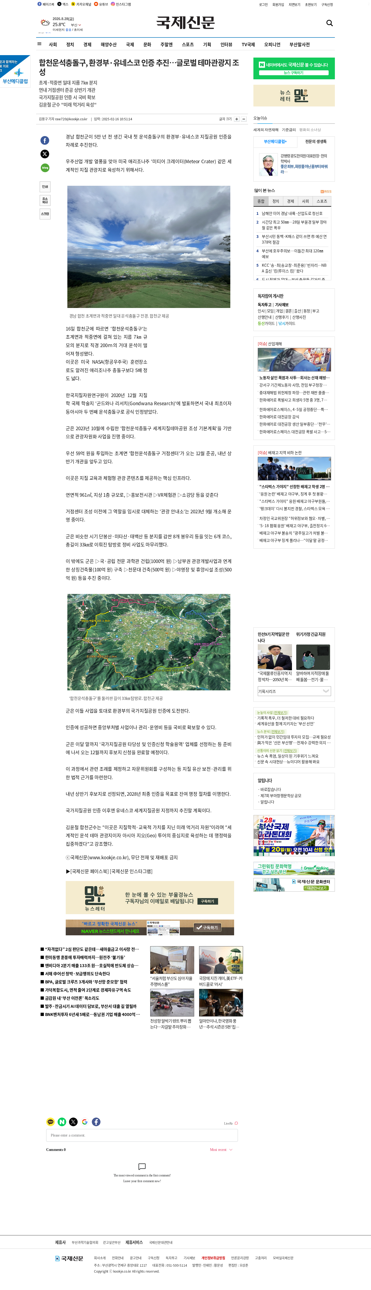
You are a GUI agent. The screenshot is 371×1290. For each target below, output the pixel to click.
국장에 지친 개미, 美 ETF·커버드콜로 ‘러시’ (220, 981)
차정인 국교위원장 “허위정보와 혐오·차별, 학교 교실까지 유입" (308, 518)
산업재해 (270, 343)
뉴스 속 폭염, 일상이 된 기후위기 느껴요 (287, 756)
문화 (147, 44)
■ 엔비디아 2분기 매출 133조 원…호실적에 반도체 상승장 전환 (93, 965)
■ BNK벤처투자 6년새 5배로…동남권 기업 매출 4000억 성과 (92, 1014)
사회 (53, 44)
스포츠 (188, 44)
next (332, 834)
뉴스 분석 (270, 731)
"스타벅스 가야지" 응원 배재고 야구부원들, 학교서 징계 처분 (306, 501)
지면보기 (294, 4)
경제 (87, 44)
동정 (306, 310)
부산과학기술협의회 (85, 1242)
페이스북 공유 (45, 141)
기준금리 (289, 130)
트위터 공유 (45, 155)
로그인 (263, 4)
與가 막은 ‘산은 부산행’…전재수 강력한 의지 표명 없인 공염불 (305, 742)
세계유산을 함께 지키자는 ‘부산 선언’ (286, 723)
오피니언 (272, 44)
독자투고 (171, 1258)
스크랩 (45, 215)
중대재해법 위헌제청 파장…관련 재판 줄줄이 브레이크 (301, 392)
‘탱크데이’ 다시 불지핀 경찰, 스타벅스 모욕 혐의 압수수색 (303, 508)
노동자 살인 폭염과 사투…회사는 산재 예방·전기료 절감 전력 (306, 377)
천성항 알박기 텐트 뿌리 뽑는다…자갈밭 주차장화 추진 (170, 1027)
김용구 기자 (46, 119)
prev (256, 834)
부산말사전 (300, 44)
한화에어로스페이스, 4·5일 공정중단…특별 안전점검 (300, 409)
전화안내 (118, 1258)
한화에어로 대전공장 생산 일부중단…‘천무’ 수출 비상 (300, 424)
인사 (261, 310)
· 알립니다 (266, 801)
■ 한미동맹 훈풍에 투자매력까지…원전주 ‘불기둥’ (82, 957)
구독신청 (327, 4)
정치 (70, 44)
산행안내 (264, 317)
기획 (207, 44)
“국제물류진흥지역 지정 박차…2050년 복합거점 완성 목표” (275, 679)
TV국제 (248, 44)
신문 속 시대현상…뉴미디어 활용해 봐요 (288, 761)
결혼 (288, 310)
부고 (315, 310)
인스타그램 (123, 4)
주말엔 (166, 44)
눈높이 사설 (272, 712)
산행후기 (282, 317)
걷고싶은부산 (112, 1242)
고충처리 (261, 1258)
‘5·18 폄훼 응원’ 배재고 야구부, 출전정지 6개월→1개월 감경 (306, 525)
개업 (279, 310)
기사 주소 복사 (45, 201)
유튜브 (103, 4)
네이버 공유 (45, 168)
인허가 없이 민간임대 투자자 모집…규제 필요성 (294, 737)
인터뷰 (226, 44)
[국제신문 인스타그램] (131, 871)
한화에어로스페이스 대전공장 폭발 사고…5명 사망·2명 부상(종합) (311, 431)
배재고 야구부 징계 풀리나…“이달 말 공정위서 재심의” (301, 540)
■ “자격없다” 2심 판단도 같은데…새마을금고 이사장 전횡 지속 (93, 949)
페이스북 (48, 4)
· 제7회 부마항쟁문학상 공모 (279, 795)
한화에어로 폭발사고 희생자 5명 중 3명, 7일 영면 (297, 399)
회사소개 (100, 1258)
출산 (297, 310)
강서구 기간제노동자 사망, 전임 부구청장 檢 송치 (297, 385)
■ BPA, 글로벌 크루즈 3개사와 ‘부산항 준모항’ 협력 (83, 981)
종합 (261, 201)
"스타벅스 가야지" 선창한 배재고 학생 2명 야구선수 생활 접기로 (309, 486)
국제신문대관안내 (160, 1242)
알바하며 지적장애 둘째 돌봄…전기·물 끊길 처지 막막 (312, 679)
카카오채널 (83, 4)
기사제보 (189, 1258)
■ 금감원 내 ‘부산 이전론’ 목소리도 (69, 998)
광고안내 (136, 1258)
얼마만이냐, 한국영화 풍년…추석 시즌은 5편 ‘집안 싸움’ (219, 1027)
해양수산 (109, 44)
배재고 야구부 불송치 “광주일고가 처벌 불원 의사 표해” (302, 533)
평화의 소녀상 (310, 130)
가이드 (266, 323)
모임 (270, 310)
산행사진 (299, 317)
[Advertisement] (191, 358)
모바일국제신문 (283, 1258)
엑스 (65, 4)
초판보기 (311, 4)
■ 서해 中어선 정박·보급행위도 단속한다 (75, 973)
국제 (130, 44)
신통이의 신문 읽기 (277, 750)
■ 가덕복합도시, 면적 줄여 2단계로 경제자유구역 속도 (85, 990)
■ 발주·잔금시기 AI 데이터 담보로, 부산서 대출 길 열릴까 (88, 1006)
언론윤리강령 (240, 1258)
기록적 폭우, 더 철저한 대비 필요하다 (285, 717)
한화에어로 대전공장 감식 (279, 416)
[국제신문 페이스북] (89, 871)
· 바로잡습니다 (269, 789)
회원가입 (278, 4)
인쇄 (45, 187)
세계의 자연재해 (265, 130)
